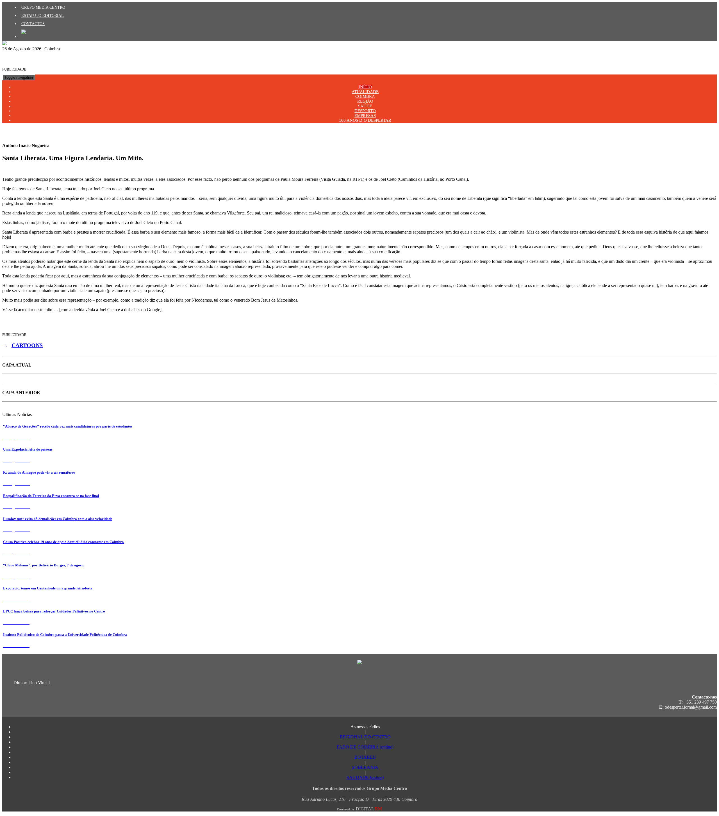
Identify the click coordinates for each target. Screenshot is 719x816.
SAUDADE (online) (365, 777)
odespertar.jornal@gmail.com (691, 707)
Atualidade (365, 91)
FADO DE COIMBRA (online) (365, 747)
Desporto (365, 111)
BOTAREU (365, 757)
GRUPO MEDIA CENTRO (43, 7)
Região (365, 101)
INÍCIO (365, 87)
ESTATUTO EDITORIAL (42, 15)
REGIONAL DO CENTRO (365, 736)
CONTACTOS (33, 23)
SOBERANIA (365, 767)
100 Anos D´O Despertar (365, 120)
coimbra (365, 96)
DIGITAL (359, 808)
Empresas (365, 115)
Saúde (365, 106)
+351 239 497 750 (700, 702)
